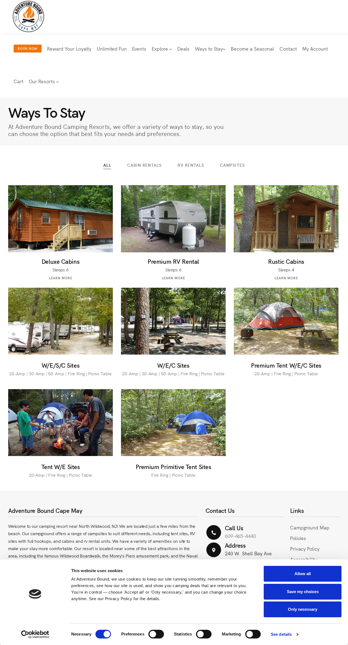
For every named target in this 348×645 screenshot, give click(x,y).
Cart (18, 81)
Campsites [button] (232, 165)
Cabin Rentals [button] (144, 165)
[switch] (156, 634)
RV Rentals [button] (191, 165)
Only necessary (302, 609)
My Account (315, 48)
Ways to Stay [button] (209, 48)
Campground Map (310, 527)
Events (139, 48)
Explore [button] (160, 48)
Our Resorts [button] (42, 81)
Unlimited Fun (112, 48)
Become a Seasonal (252, 48)
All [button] (107, 165)
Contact (288, 48)
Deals (183, 48)
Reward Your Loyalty (69, 48)
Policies (298, 538)
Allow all (302, 573)
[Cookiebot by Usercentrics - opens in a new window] (35, 634)
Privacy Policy (304, 548)
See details (281, 634)
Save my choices (303, 591)
